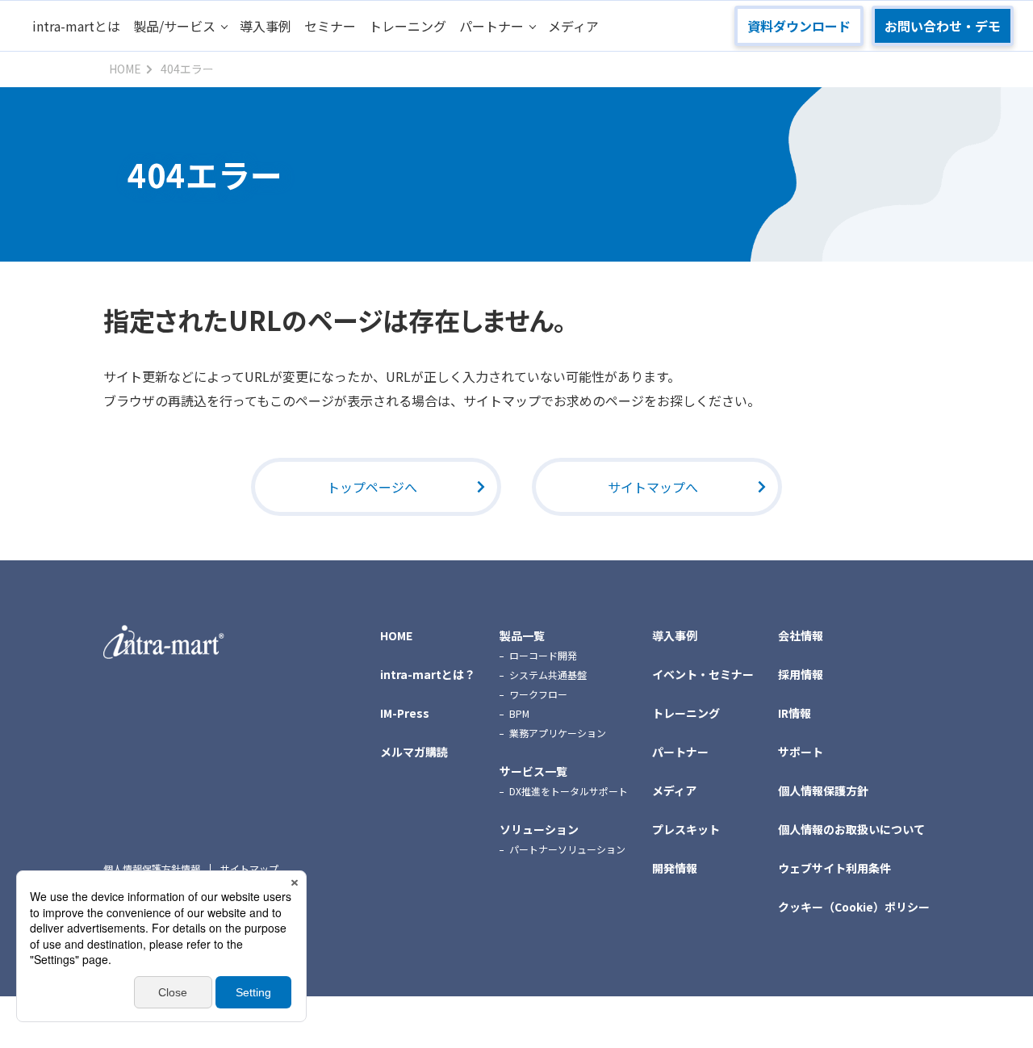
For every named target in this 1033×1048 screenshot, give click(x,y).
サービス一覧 (533, 771)
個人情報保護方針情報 (151, 869)
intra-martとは (76, 26)
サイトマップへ (653, 487)
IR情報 (794, 713)
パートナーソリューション (567, 849)
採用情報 (800, 674)
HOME (396, 635)
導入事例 (265, 26)
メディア (573, 26)
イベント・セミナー (703, 674)
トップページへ (372, 487)
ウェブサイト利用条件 (834, 868)
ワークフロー (538, 694)
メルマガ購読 (414, 752)
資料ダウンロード (799, 26)
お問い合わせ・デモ (943, 26)
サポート (800, 752)
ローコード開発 (543, 655)
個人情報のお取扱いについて (851, 829)
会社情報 (800, 635)
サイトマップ (249, 869)
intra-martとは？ (427, 674)
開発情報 (674, 868)
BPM (519, 713)
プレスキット (686, 829)
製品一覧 (522, 635)
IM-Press (404, 713)
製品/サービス (174, 26)
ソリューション (539, 829)
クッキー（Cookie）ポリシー (854, 907)
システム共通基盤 (548, 674)
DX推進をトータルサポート (568, 791)
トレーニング (407, 26)
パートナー (491, 26)
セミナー (330, 26)
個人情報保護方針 (823, 790)
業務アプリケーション (557, 733)
